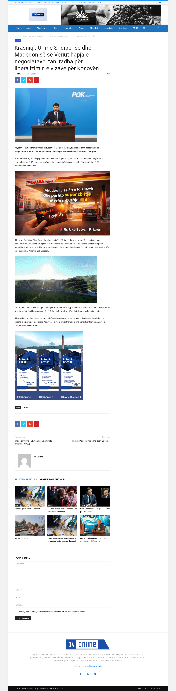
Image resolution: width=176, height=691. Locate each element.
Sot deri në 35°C (21, 538)
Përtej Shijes (42, 28)
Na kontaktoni (143, 688)
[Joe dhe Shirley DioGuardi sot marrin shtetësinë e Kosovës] (62, 496)
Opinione (123, 28)
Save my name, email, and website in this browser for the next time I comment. (51, 611)
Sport (58, 2)
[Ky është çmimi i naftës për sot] (30, 496)
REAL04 (91, 2)
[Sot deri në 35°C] (30, 525)
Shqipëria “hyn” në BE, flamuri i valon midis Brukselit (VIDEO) (33, 442)
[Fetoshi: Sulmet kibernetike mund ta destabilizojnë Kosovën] (95, 525)
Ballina (19, 28)
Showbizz (65, 2)
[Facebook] (153, 2)
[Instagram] (156, 2)
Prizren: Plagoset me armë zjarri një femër (91, 441)
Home (17, 36)
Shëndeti (82, 2)
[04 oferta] (49, 402)
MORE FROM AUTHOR (52, 479)
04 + (97, 2)
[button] (158, 28)
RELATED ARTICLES (26, 479)
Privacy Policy (156, 688)
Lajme (50, 2)
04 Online (21, 74)
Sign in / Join (41, 2)
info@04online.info (93, 666)
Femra (74, 2)
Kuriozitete (108, 28)
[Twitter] (159, 2)
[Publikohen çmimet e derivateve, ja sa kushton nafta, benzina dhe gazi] (62, 525)
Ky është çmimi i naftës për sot (27, 509)
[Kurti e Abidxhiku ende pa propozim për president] (95, 496)
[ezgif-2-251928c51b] (62, 279)
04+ (144, 28)
